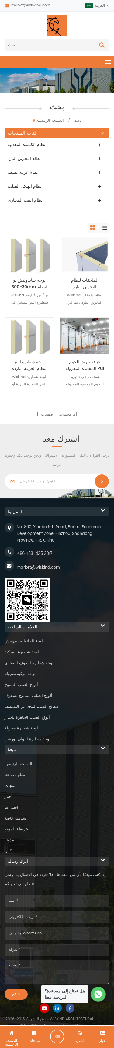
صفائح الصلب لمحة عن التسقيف (32, 707)
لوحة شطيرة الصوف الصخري (29, 663)
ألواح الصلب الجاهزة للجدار (27, 717)
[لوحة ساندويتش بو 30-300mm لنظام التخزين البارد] (29, 254)
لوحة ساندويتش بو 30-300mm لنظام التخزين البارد (29, 283)
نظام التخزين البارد (24, 158)
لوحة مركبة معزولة (20, 674)
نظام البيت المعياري (25, 200)
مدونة (9, 840)
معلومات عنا (15, 775)
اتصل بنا (11, 807)
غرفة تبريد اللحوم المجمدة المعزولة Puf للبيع (84, 365)
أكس (9, 851)
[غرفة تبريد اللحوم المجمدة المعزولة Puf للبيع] (84, 336)
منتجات (10, 786)
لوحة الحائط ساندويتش (24, 641)
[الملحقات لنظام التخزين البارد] (84, 254)
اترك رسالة (57, 1036)
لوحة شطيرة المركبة (22, 652)
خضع (16, 994)
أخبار (8, 797)
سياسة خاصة (15, 818)
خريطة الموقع (16, 829)
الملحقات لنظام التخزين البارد (84, 283)
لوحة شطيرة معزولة (21, 728)
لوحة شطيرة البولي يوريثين (27, 739)
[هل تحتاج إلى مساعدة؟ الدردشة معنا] (98, 994)
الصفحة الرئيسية (50, 121)
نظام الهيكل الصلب (25, 186)
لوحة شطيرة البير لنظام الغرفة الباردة (29, 365)
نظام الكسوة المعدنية (26, 144)
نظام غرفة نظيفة (23, 172)
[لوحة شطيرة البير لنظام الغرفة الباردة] (29, 336)
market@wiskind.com (30, 5)
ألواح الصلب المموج (21, 685)
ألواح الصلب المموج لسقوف (28, 696)
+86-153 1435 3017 (34, 554)
